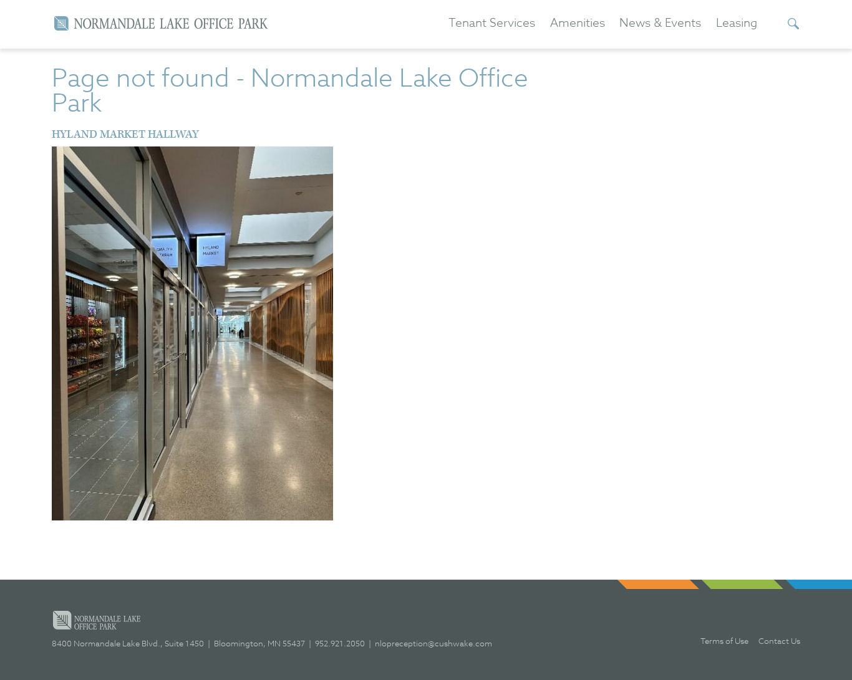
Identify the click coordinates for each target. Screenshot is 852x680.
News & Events (660, 23)
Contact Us (779, 640)
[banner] (161, 23)
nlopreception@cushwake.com (433, 643)
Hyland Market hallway (125, 134)
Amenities (577, 23)
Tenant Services (491, 23)
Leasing (736, 23)
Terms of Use (724, 640)
